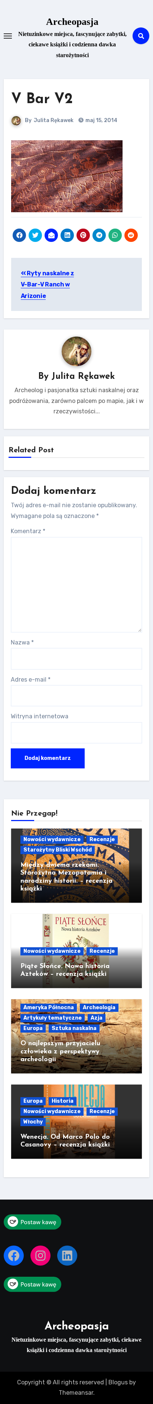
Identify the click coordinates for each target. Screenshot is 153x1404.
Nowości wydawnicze (52, 839)
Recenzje (102, 839)
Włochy (33, 1122)
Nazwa (22, 642)
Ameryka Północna (48, 1007)
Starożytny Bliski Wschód (57, 850)
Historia (63, 1101)
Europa (33, 1028)
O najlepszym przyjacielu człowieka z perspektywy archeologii (60, 1051)
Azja (96, 1018)
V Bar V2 (42, 99)
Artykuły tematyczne (52, 1018)
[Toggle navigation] (8, 36)
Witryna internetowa (39, 716)
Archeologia (99, 1007)
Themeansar (76, 1392)
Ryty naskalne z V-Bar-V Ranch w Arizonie (47, 284)
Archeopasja (72, 21)
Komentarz (28, 531)
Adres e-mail (31, 679)
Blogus (118, 1382)
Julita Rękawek (54, 120)
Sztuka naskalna (74, 1028)
